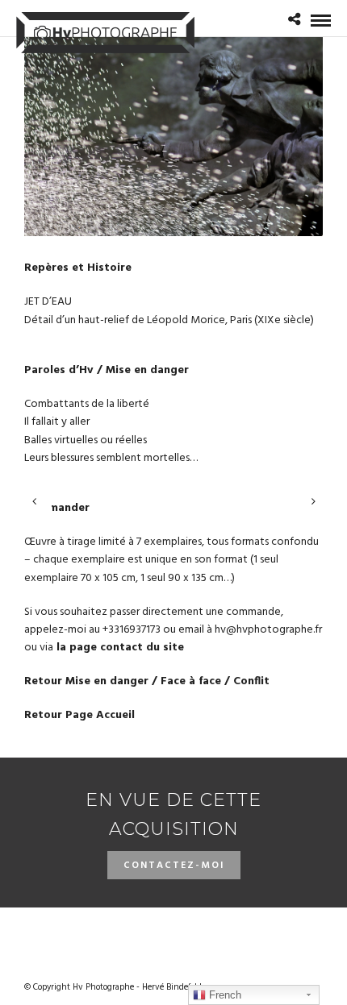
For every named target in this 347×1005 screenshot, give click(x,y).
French (223, 995)
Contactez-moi (173, 866)
